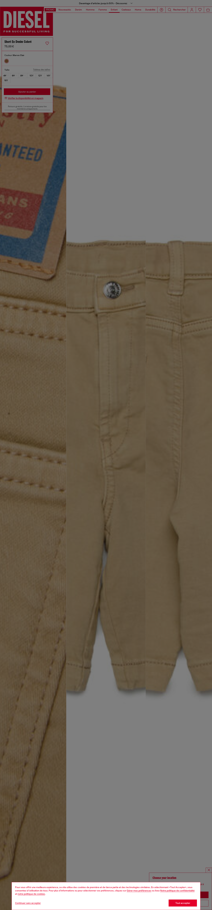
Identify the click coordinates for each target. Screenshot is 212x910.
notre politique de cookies (31, 894)
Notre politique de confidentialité (177, 890)
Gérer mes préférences (139, 890)
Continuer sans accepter (28, 903)
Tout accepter (182, 903)
